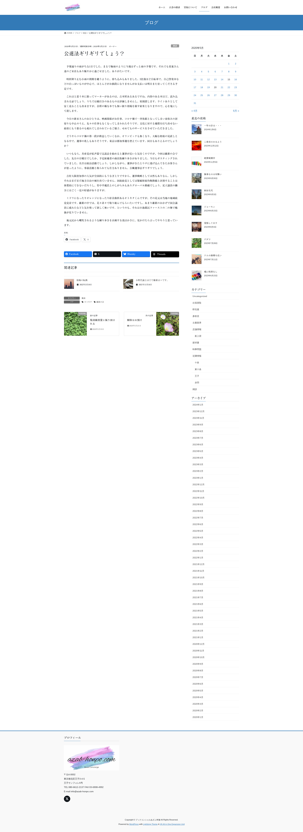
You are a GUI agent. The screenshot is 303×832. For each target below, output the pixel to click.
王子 (197, 376)
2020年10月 (199, 657)
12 (208, 79)
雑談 (175, 46)
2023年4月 (198, 458)
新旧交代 (208, 190)
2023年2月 (198, 471)
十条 (197, 362)
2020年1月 (198, 717)
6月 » (236, 110)
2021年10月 (199, 577)
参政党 (196, 316)
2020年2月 (198, 710)
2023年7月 (198, 438)
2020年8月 (198, 670)
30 (235, 95)
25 (201, 95)
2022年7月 (198, 517)
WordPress (134, 824)
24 (195, 95)
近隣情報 (197, 356)
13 (215, 79)
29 (229, 95)
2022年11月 (198, 491)
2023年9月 (198, 424)
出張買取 (197, 303)
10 (195, 79)
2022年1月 (198, 557)
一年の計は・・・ (213, 125)
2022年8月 (198, 511)
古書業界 (197, 322)
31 (195, 103)
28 (222, 95)
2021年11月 (198, 571)
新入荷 (198, 336)
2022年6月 (198, 524)
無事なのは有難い (213, 174)
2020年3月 (198, 704)
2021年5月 (198, 610)
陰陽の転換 (82, 280)
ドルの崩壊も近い (213, 255)
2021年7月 (198, 597)
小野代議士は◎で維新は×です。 (152, 280)
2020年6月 (198, 684)
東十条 (198, 369)
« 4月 (194, 110)
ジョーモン (209, 207)
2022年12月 (199, 484)
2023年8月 (198, 431)
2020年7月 (198, 677)
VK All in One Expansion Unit (172, 824)
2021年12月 (199, 564)
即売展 (196, 309)
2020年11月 (198, 650)
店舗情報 (197, 329)
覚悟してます (210, 223)
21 (222, 87)
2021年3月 (198, 624)
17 (195, 87)
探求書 (196, 342)
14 (222, 79)
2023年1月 (198, 478)
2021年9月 (198, 584)
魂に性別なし (210, 272)
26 (208, 95)
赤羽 (197, 382)
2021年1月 (198, 637)
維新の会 (100, 302)
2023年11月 (198, 418)
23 (235, 87)
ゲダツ (207, 239)
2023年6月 (198, 444)
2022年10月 (199, 497)
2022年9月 (198, 504)
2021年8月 (198, 591)
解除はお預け (134, 320)
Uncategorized (200, 296)
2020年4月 (198, 697)
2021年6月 (198, 604)
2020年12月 (199, 644)
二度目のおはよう (213, 142)
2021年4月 (198, 617)
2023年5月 (198, 451)
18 (201, 87)
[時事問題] (75, 323)
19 (208, 87)
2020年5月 (198, 690)
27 (215, 95)
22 (229, 87)
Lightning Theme (150, 824)
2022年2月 (198, 551)
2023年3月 (198, 464)
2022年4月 (198, 537)
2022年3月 (198, 544)
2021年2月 (198, 630)
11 (201, 79)
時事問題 (197, 349)
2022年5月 (198, 531)
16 (235, 79)
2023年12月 (199, 411)
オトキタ (88, 302)
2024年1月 (198, 404)
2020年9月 (198, 664)
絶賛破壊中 (209, 158)
